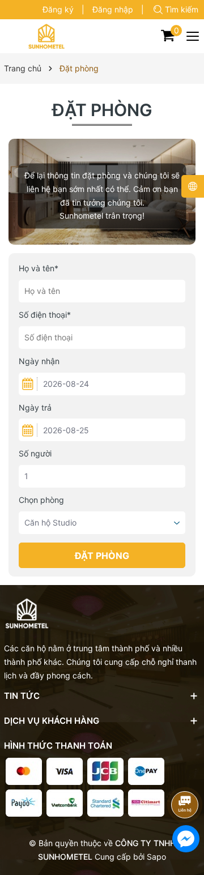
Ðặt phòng (102, 555)
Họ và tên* (38, 268)
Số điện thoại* (45, 314)
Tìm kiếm (181, 9)
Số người (35, 453)
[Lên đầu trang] (187, 774)
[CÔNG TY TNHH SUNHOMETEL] (46, 36)
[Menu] (193, 36)
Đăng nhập (112, 9)
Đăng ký (58, 9)
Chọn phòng (41, 500)
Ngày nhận (39, 361)
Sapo (156, 856)
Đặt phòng (102, 110)
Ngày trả (35, 407)
